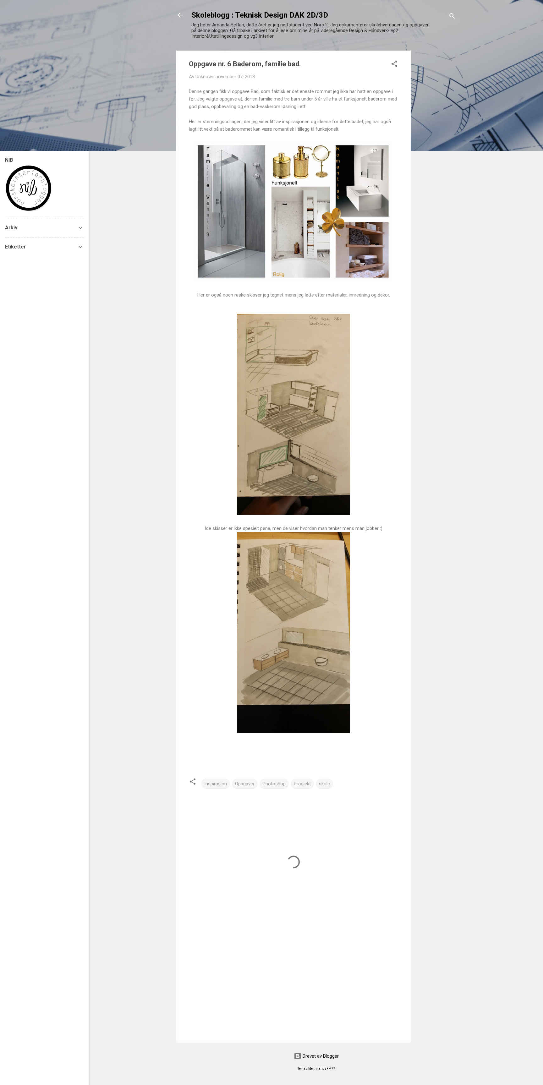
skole (324, 784)
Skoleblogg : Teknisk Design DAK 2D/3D (259, 15)
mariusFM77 (325, 1068)
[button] (394, 65)
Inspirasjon (215, 784)
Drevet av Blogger (320, 1056)
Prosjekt (302, 784)
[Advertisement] (436, 145)
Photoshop (274, 784)
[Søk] (452, 17)
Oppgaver (245, 784)
